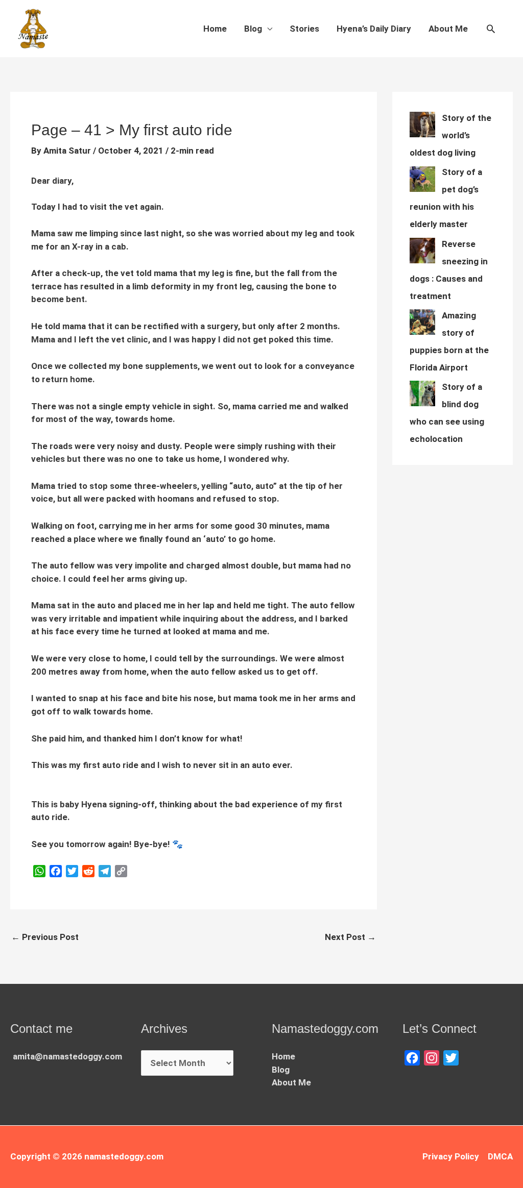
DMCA (500, 1156)
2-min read (192, 150)
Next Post (350, 937)
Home (215, 28)
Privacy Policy (450, 1156)
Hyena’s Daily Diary (374, 28)
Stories (304, 28)
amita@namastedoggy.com (67, 1056)
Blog (253, 28)
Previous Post (45, 937)
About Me (448, 28)
